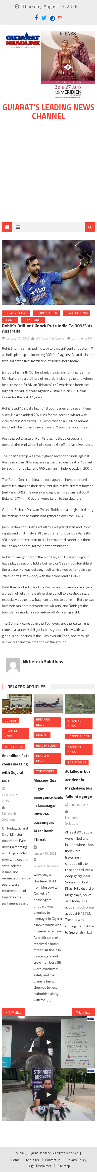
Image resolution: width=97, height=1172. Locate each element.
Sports (10, 319)
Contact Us (52, 1159)
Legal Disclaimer (39, 1165)
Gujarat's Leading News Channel (48, 111)
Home (15, 1159)
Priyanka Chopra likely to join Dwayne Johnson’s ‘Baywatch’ (85, 1012)
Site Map (63, 1165)
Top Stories (33, 319)
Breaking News (15, 313)
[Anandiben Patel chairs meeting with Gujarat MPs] (17, 704)
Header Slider (46, 313)
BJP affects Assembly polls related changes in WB (16, 1012)
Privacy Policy (76, 1159)
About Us (32, 1159)
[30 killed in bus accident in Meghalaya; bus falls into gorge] (80, 704)
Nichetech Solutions (50, 338)
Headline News (76, 313)
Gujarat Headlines (46, 866)
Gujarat (10, 720)
